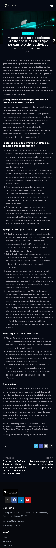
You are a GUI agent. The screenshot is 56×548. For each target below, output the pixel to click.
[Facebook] (14, 500)
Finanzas (28, 33)
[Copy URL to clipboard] (51, 446)
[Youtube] (28, 500)
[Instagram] (8, 500)
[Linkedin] (21, 500)
